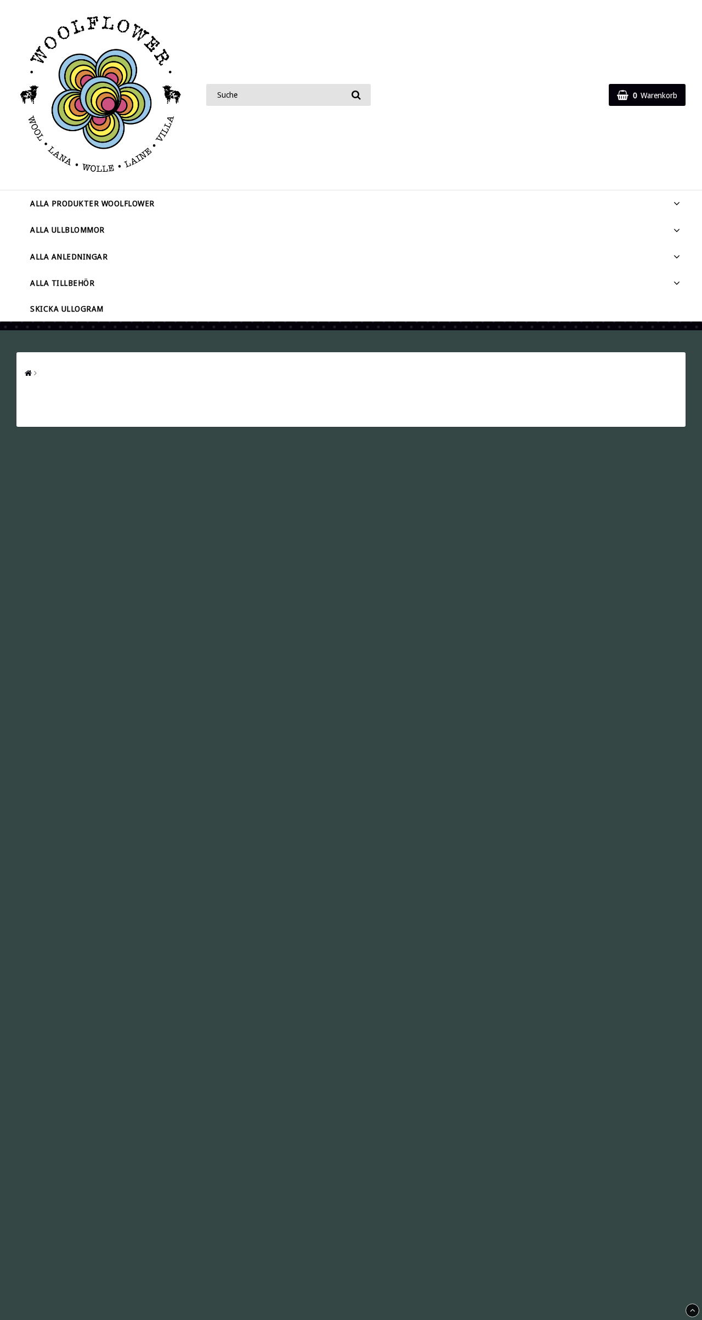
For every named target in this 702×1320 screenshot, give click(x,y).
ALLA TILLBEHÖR (62, 283)
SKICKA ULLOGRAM (67, 308)
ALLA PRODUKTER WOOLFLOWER (92, 203)
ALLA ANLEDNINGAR (68, 256)
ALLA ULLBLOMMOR (67, 229)
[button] (647, 95)
